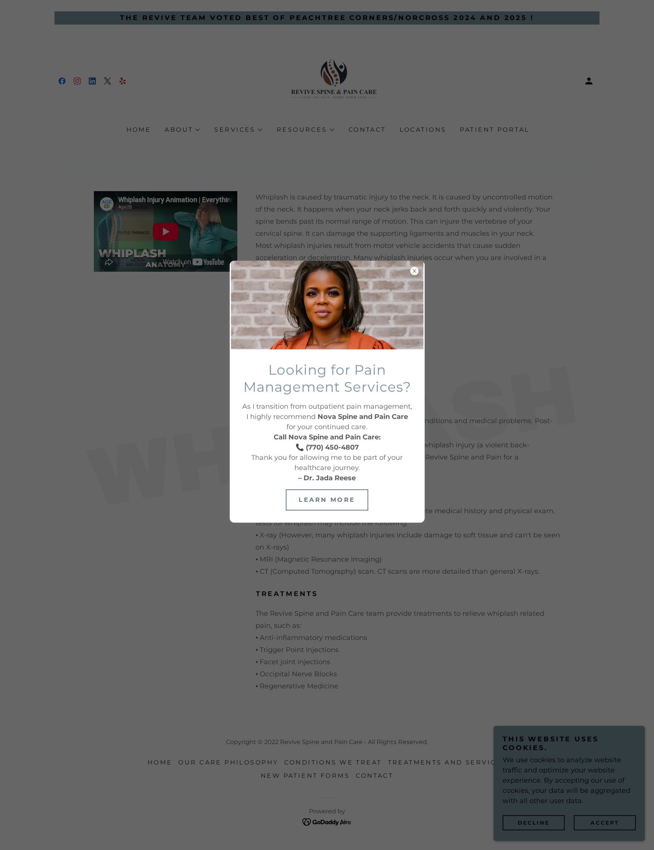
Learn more (327, 499)
